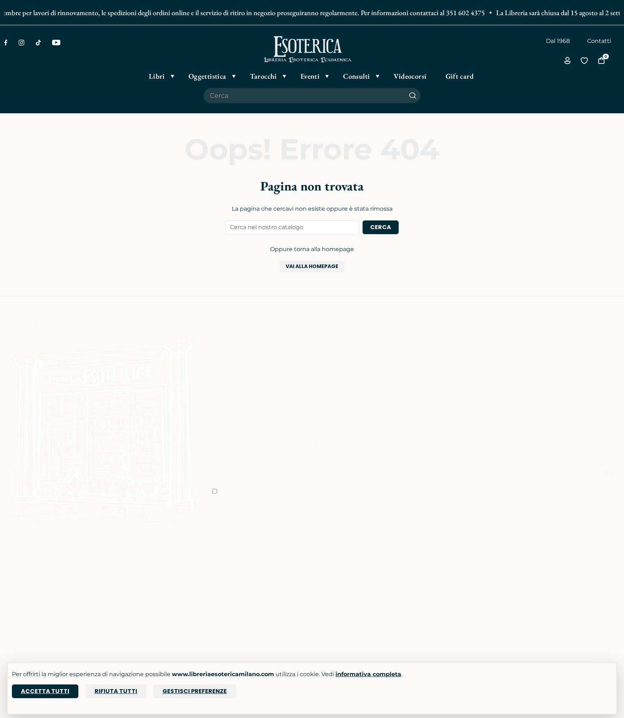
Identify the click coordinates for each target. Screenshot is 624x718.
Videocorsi (123, 596)
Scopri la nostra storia (242, 565)
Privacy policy (335, 586)
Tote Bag (17, 596)
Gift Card (16, 606)
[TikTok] (38, 42)
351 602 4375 (459, 12)
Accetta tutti (45, 691)
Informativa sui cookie (348, 596)
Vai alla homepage (312, 266)
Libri (10, 565)
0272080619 (437, 622)
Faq (321, 565)
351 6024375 (437, 586)
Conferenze (125, 586)
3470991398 (437, 632)
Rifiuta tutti (116, 691)
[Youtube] (56, 42)
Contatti (599, 41)
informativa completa (368, 674)
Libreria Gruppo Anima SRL (563, 576)
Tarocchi (16, 586)
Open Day (122, 576)
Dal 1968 (558, 41)
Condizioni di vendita (346, 576)
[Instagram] (21, 42)
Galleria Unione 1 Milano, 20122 (567, 586)
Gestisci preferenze (194, 691)
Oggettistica (22, 576)
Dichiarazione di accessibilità (357, 606)
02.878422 (435, 576)
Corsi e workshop (133, 565)
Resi (322, 616)
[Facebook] (5, 42)
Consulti (120, 606)
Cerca (380, 227)
